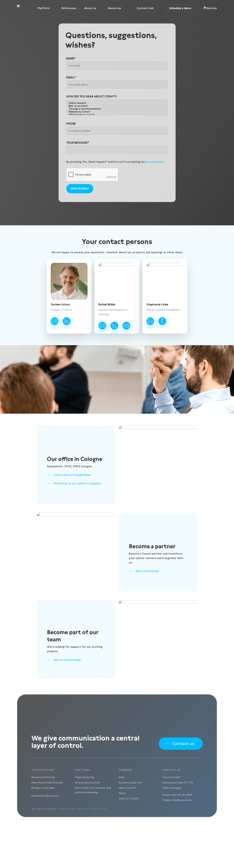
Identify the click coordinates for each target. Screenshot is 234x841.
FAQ (121, 777)
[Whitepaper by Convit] (117, 114)
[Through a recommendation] (117, 108)
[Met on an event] (117, 105)
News (122, 793)
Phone (71, 123)
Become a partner (130, 782)
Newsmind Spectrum (45, 795)
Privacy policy (99, 808)
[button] (69, 475)
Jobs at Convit (128, 798)
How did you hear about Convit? (91, 96)
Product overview (43, 787)
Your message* (77, 142)
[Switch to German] (210, 8)
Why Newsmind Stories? (47, 782)
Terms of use (66, 808)
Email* (71, 77)
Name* (71, 58)
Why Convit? (127, 787)
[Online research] (117, 103)
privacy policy (155, 161)
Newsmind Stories (43, 777)
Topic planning (84, 777)
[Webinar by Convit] (117, 111)
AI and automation (87, 782)
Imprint (82, 808)
